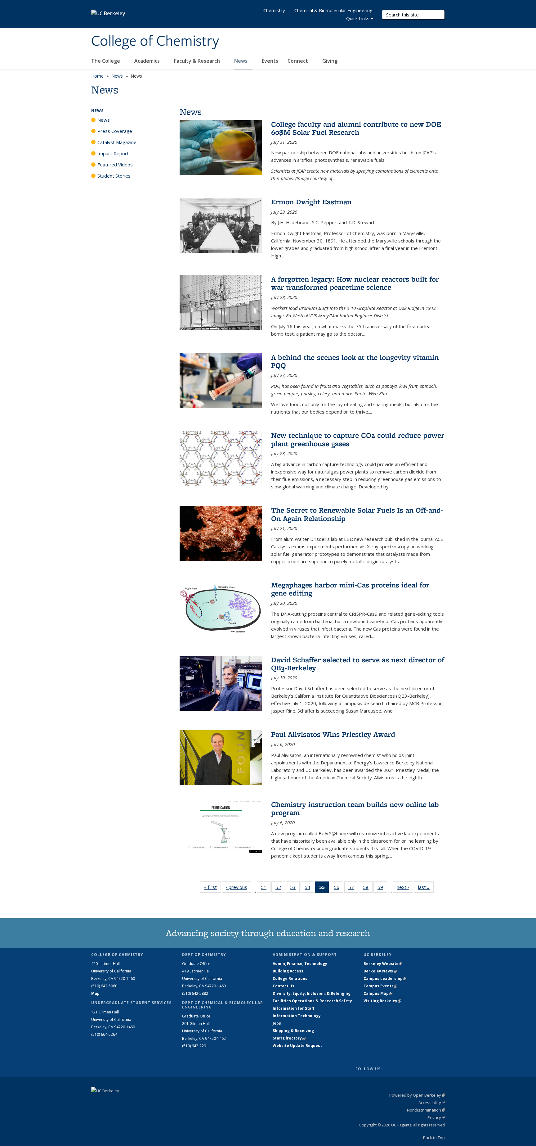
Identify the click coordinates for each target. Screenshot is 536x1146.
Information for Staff (293, 1008)
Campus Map (378, 993)
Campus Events (380, 986)
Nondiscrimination (426, 1110)
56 (338, 888)
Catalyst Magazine (116, 142)
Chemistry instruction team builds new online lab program (355, 808)
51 (265, 888)
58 (368, 888)
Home (97, 76)
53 (295, 888)
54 (309, 888)
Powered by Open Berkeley (417, 1095)
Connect (298, 60)
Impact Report (113, 153)
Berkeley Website (383, 963)
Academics (147, 60)
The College (106, 60)
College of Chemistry (155, 41)
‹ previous (238, 887)
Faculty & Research (197, 60)
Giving (329, 60)
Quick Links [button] (357, 18)
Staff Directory (289, 1038)
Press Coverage (114, 131)
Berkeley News (380, 971)
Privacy (436, 1117)
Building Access (288, 971)
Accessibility (431, 1102)
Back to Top (434, 1137)
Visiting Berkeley (382, 1000)
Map (95, 993)
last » (426, 887)
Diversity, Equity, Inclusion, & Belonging (312, 993)
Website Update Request (297, 1045)
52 (280, 888)
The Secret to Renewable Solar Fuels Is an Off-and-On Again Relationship (357, 514)
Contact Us (283, 986)
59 (382, 888)
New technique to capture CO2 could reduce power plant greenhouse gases (357, 439)
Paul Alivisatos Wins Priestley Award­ (333, 734)
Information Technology (297, 1015)
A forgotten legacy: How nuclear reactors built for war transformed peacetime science (355, 283)
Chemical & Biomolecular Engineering (333, 10)
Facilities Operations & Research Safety (312, 1000)
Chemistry (274, 10)
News (241, 60)
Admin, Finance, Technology (300, 963)
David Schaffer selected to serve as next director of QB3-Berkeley (357, 664)
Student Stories (114, 176)
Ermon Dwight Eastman (311, 201)
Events (270, 60)
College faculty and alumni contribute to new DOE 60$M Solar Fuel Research (356, 128)
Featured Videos (115, 164)
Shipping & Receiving (293, 1030)
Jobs (277, 1023)
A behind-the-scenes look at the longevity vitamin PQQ (355, 361)
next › (405, 887)
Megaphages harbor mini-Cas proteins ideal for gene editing (350, 589)
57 (353, 888)
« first (212, 887)
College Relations (290, 978)
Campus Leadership (385, 978)
